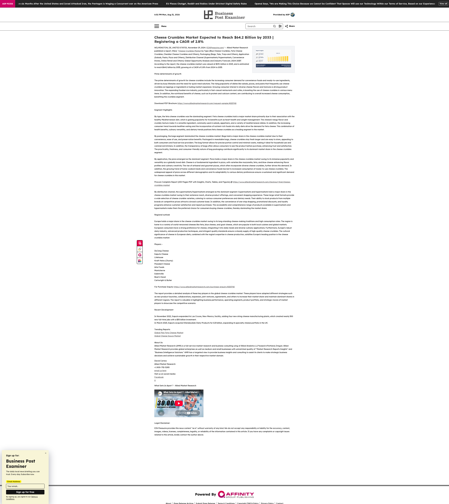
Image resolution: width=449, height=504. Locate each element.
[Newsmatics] (139, 261)
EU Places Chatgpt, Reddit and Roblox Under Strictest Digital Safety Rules (206, 3)
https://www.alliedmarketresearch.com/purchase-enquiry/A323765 (204, 287)
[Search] (274, 26)
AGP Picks (7, 4)
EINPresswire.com (215, 47)
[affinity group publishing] (139, 255)
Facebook (159, 377)
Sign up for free (25, 492)
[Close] (46, 453)
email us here (160, 370)
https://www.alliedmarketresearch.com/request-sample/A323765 (206, 103)
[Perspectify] (139, 249)
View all (443, 3)
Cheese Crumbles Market (189, 51)
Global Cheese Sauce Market (167, 336)
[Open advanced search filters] (280, 26)
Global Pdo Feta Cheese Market (168, 333)
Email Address (13, 481)
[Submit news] (139, 243)
